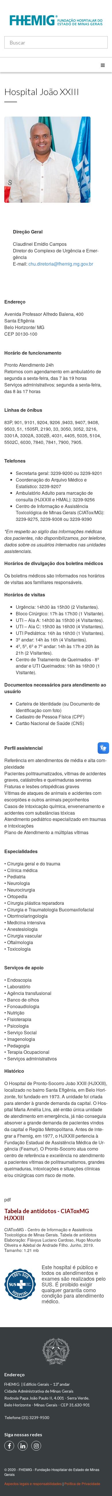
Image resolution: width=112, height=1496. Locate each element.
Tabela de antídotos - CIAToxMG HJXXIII (47, 1214)
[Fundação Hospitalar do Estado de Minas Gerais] (56, 23)
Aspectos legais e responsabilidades (33, 1483)
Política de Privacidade (82, 1483)
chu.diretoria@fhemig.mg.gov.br (60, 263)
